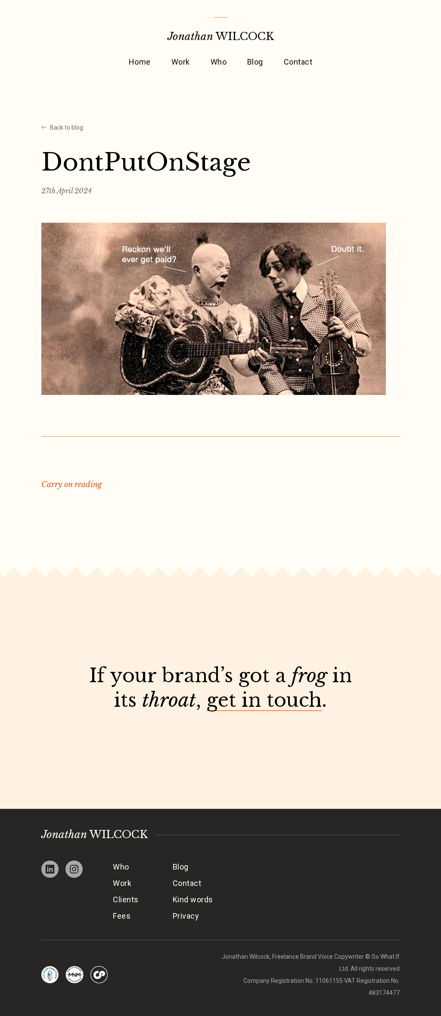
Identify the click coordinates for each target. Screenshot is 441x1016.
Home (140, 61)
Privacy (186, 915)
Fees (121, 915)
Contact (298, 61)
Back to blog (66, 127)
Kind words (193, 899)
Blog (255, 61)
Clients (125, 899)
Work (180, 61)
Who (219, 61)
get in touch (264, 700)
